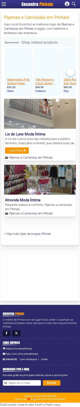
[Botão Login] (67, 4)
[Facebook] (6, 333)
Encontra (37, 4)
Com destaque (28, 359)
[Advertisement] (31, 274)
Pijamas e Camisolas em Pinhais (31, 157)
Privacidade (39, 396)
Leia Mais (15, 150)
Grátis (44, 359)
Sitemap (52, 396)
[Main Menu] (3, 4)
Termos (28, 396)
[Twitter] (16, 333)
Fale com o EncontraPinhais (22, 353)
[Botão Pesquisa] (74, 4)
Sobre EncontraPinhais (19, 348)
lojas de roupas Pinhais (35, 234)
